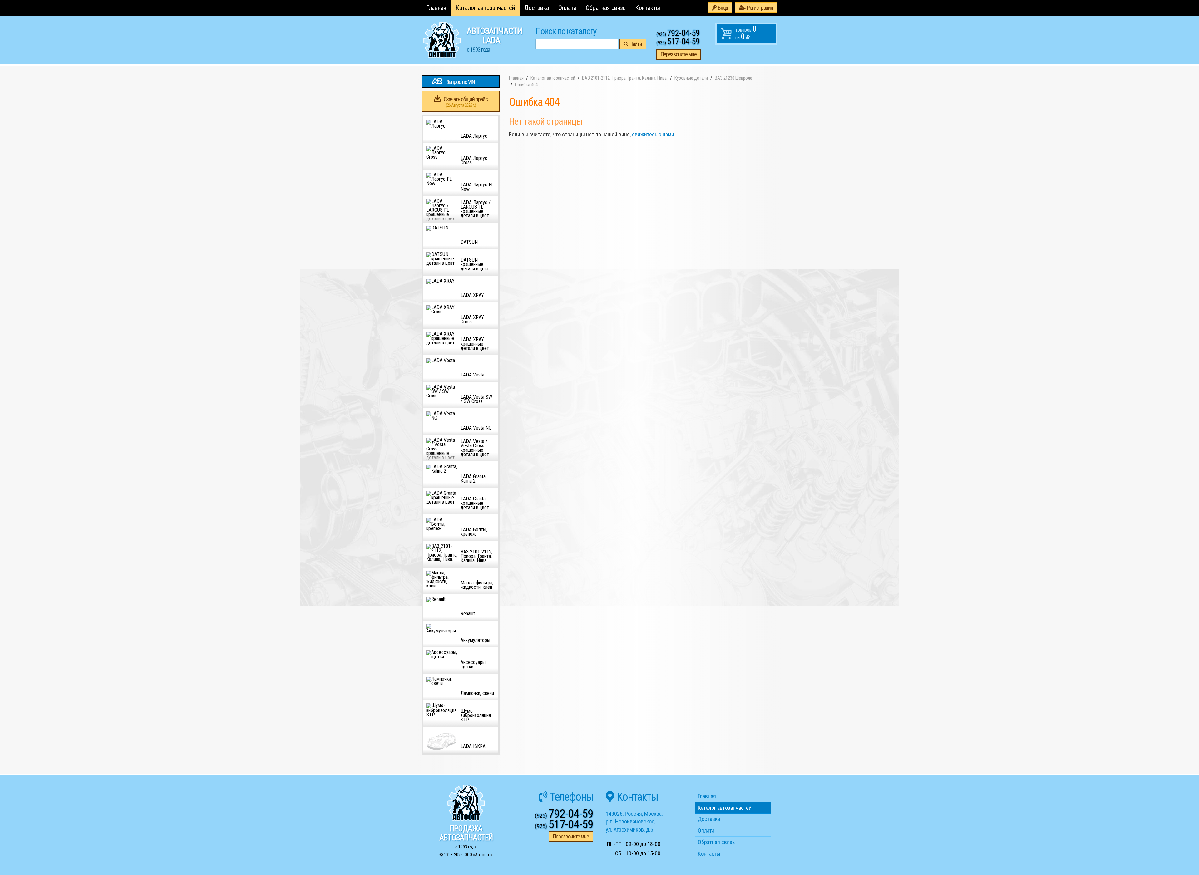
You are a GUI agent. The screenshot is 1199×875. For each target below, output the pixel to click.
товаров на (746, 32)
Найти (635, 44)
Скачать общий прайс (466, 102)
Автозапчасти (494, 39)
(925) (678, 34)
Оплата (567, 8)
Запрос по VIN (460, 82)
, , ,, (634, 821)
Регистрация (760, 7)
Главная (436, 8)
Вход (723, 7)
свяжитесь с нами (653, 134)
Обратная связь (606, 8)
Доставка (536, 8)
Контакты (647, 8)
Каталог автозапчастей (485, 8)
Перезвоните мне (679, 54)
